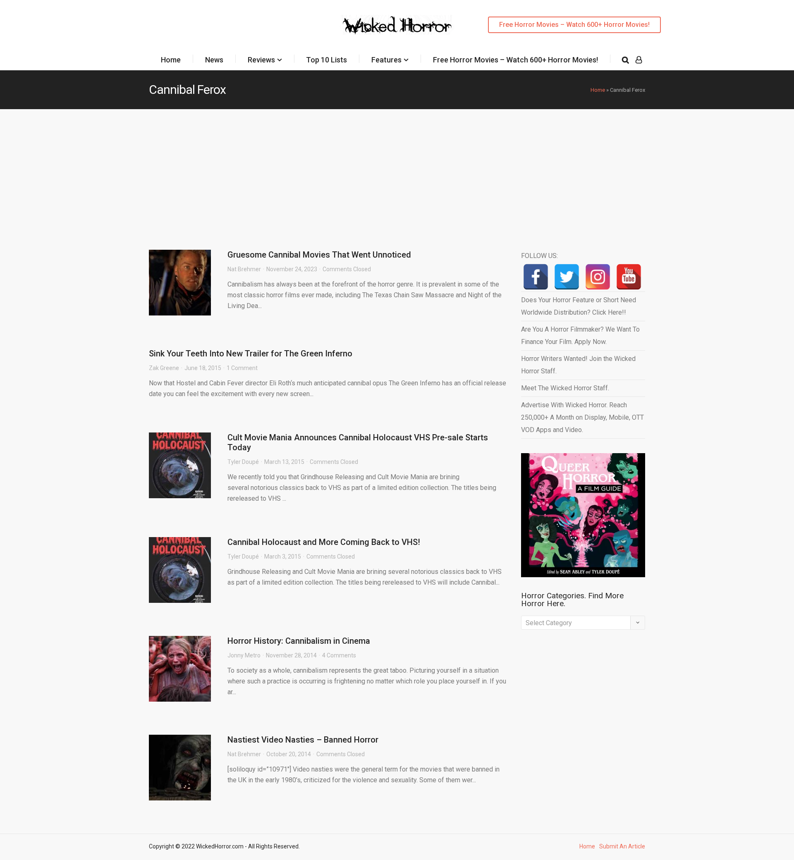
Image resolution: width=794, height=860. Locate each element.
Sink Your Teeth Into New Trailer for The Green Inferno (250, 353)
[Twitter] (567, 277)
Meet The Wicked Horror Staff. (565, 388)
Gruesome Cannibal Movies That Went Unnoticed (319, 255)
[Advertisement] (397, 171)
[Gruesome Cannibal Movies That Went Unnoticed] (180, 282)
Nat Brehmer (244, 269)
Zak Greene (164, 368)
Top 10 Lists (326, 59)
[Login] (638, 60)
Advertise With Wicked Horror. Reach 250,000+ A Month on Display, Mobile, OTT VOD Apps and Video (582, 417)
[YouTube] (629, 277)
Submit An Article (622, 846)
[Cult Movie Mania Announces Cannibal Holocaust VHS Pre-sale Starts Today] (180, 465)
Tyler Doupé (243, 462)
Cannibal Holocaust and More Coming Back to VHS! (323, 542)
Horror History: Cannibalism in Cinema (298, 641)
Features (386, 59)
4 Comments (339, 655)
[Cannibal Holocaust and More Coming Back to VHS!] (180, 570)
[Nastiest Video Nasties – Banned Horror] (180, 767)
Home (171, 59)
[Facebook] (536, 277)
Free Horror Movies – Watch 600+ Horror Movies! (574, 25)
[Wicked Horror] (397, 24)
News (214, 59)
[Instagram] (598, 277)
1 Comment (242, 368)
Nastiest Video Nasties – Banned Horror (302, 740)
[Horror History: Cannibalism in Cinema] (180, 669)
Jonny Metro (244, 655)
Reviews (261, 59)
